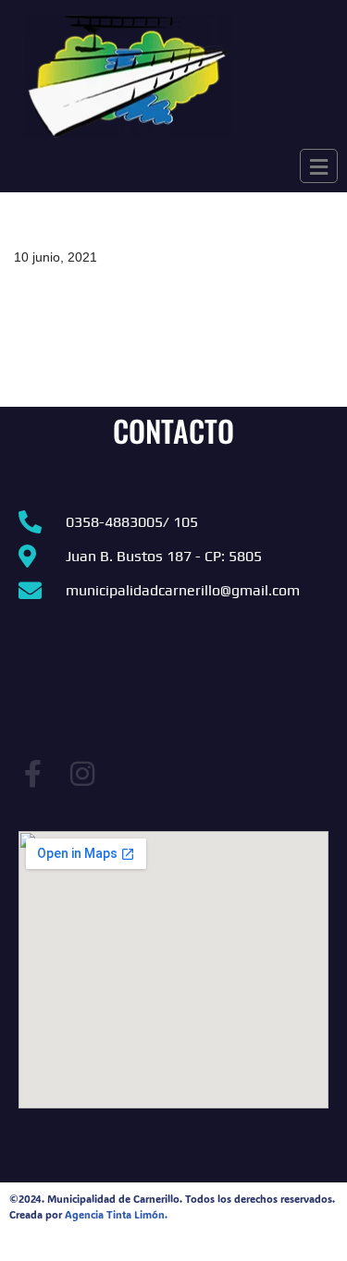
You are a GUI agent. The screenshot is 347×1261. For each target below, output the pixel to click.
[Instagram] (82, 774)
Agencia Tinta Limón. (116, 1214)
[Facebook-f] (32, 774)
